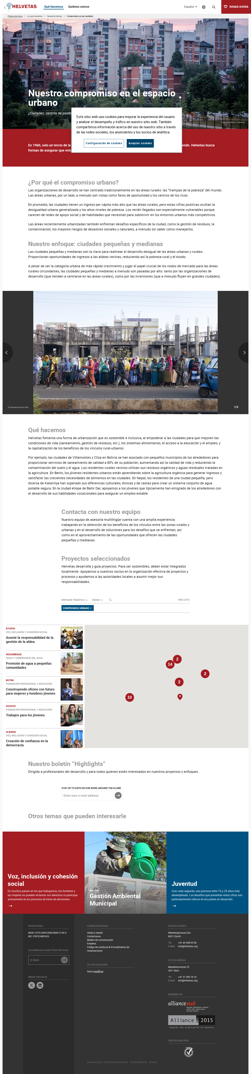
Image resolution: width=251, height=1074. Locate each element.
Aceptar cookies (140, 143)
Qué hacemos (53, 6)
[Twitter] (31, 986)
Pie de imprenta (138, 1062)
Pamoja (153, 1062)
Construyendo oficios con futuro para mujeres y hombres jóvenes (30, 691)
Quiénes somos (78, 6)
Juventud (184, 883)
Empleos (91, 943)
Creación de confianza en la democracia (27, 743)
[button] (179, 684)
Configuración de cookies (104, 143)
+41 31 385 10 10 (187, 976)
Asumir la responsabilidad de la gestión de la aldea (29, 639)
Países (96, 599)
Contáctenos (94, 936)
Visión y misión (95, 932)
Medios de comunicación (100, 939)
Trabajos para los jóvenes (25, 715)
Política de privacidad (116, 1062)
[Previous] (43, 352)
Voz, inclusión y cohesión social (43, 880)
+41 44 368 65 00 (187, 942)
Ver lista (184, 599)
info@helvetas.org (188, 946)
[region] (126, 130)
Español (189, 7)
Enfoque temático (73, 599)
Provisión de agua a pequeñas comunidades (29, 665)
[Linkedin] (40, 986)
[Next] (207, 352)
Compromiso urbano (76, 608)
